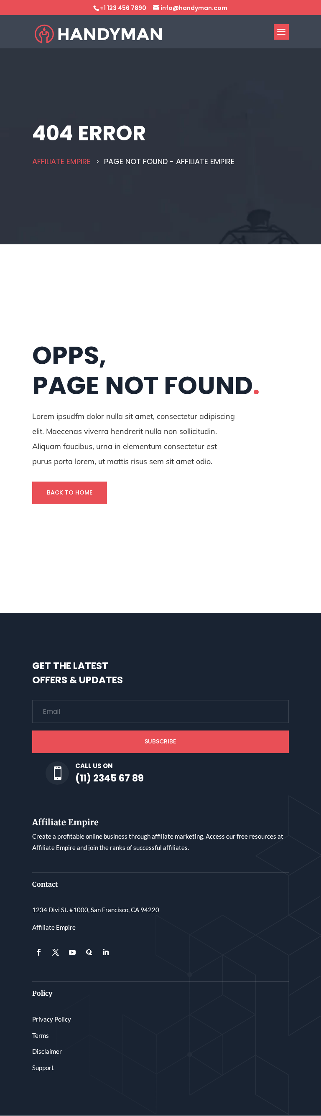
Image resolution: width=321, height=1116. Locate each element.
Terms (40, 1035)
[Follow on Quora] (89, 952)
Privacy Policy (51, 1019)
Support (43, 1067)
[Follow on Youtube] (72, 952)
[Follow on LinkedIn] (105, 952)
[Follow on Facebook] (39, 952)
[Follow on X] (55, 952)
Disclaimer (47, 1051)
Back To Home (69, 492)
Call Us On (94, 765)
